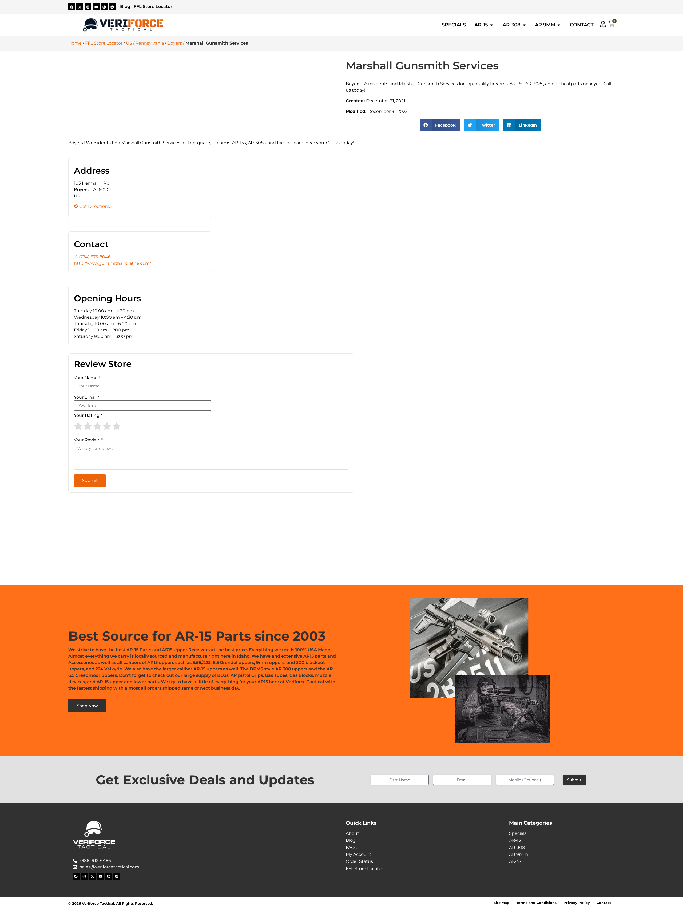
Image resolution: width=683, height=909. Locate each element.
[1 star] (78, 426)
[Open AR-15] (491, 24)
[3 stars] (97, 426)
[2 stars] (88, 426)
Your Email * (86, 397)
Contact (604, 903)
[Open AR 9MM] (559, 24)
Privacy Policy (576, 903)
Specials (517, 833)
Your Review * (88, 440)
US (129, 43)
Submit (574, 779)
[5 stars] (116, 426)
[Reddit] (112, 6)
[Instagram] (88, 6)
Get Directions (94, 206)
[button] (440, 125)
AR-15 (515, 840)
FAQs (351, 847)
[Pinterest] (104, 6)
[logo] (123, 25)
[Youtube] (96, 6)
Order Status (359, 861)
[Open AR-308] (524, 24)
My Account (358, 854)
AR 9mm (518, 854)
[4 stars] (107, 426)
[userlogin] (603, 24)
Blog (125, 6)
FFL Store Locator (153, 6)
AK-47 (515, 861)
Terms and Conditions (536, 903)
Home (75, 43)
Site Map (501, 903)
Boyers (174, 43)
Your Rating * (88, 415)
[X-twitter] (79, 6)
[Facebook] (71, 6)
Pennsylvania (150, 43)
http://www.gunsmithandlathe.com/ (112, 263)
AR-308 (517, 847)
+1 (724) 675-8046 (92, 256)
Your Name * (87, 378)
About (352, 833)
